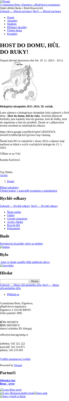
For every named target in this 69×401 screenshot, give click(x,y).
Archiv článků (15, 221)
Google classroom (17, 218)
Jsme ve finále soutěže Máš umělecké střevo (25, 262)
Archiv (4, 175)
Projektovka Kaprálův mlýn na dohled (21, 243)
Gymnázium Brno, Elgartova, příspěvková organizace (30, 4)
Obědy (11, 215)
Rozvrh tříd (13, 225)
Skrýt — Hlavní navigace (47, 11)
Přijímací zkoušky (17, 27)
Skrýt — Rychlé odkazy (44, 206)
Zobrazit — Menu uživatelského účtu (21, 285)
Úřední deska (14, 30)
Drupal (18, 365)
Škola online (14, 212)
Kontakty (12, 33)
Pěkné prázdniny (9, 187)
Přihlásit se (13, 294)
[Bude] (5, 247)
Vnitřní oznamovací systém (15, 359)
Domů (10, 17)
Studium (11, 23)
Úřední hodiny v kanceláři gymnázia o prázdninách (28, 190)
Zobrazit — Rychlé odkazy (15, 206)
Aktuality (12, 20)
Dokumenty (13, 228)
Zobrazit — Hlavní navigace (16, 11)
